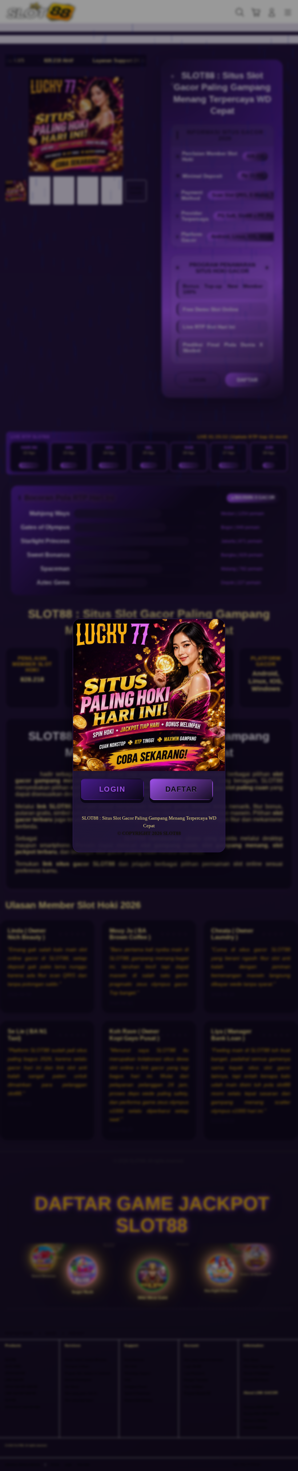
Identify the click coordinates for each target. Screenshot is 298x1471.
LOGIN (112, 789)
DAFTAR (181, 789)
